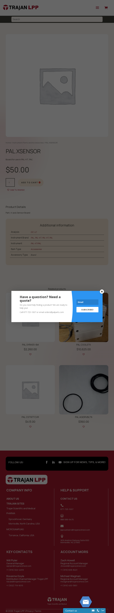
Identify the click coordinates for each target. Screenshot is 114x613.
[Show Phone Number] (98, 611)
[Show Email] (93, 611)
